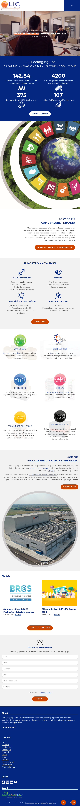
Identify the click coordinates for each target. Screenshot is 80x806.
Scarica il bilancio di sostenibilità (54, 247)
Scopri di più (40, 322)
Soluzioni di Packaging (39, 468)
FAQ (3, 742)
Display (51, 471)
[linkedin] (11, 782)
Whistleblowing (8, 767)
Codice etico (7, 765)
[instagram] (7, 782)
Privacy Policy (46, 693)
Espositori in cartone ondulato (58, 392)
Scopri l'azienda (40, 114)
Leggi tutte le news (40, 628)
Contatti (5, 760)
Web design (41, 803)
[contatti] (73, 802)
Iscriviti (40, 699)
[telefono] (63, 802)
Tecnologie (6, 750)
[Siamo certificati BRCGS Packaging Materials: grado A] (20, 593)
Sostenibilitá (67, 218)
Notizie (18, 615)
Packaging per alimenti (13, 353)
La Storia (5, 745)
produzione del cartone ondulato (43, 475)
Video (4, 757)
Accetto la (36, 693)
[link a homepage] (10, 5)
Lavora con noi (8, 762)
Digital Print (54, 353)
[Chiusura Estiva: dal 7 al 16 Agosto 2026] (59, 593)
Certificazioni (9, 727)
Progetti (5, 752)
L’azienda (72, 456)
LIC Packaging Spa (20, 802)
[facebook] (3, 782)
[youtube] (15, 782)
